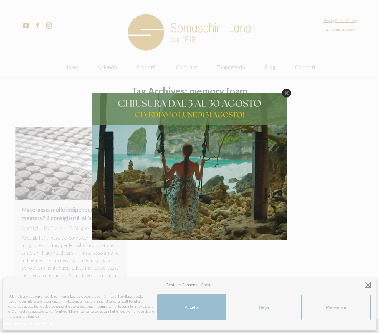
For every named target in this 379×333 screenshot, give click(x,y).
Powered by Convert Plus (28, 323)
